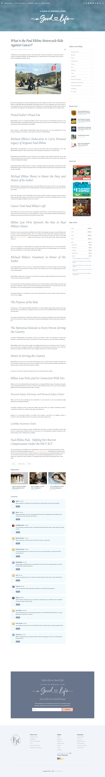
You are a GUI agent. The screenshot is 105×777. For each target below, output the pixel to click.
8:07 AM (24, 562)
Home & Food (8, 3)
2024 (72, 235)
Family (72, 58)
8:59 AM (22, 597)
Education (73, 70)
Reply (18, 506)
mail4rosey (18, 634)
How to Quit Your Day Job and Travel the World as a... (82, 270)
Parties (29, 463)
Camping (73, 76)
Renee (17, 512)
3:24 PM (25, 623)
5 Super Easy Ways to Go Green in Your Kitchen (81, 266)
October (74, 250)
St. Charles (73, 91)
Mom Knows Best (20, 538)
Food (72, 67)
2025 (72, 232)
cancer (13, 463)
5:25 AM (23, 634)
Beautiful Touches (20, 549)
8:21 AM (22, 586)
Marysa (17, 597)
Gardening (73, 88)
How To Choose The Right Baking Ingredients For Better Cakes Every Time (19, 487)
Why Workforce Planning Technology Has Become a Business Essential (85, 128)
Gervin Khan (19, 610)
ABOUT (36, 3)
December (74, 244)
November (74, 247)
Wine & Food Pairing (76, 79)
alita (17, 575)
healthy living (21, 463)
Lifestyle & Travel (20, 3)
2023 (72, 239)
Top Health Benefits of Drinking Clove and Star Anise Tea (84, 112)
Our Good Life (58, 771)
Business (30, 3)
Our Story (79, 739)
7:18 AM (26, 549)
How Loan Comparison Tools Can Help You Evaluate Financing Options (85, 144)
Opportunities (45, 3)
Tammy (17, 501)
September (74, 253)
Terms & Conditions (82, 745)
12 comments (30, 49)
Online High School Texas (63, 753)
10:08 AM (24, 610)
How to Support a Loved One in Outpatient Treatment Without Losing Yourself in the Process (38, 487)
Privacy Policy (80, 747)
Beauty (73, 64)
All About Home (75, 52)
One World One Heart (83, 135)
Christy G (18, 586)
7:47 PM (26, 538)
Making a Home (81, 741)
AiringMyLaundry (20, 525)
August (73, 256)
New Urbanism (80, 743)
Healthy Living (74, 61)
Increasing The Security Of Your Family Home (81, 262)
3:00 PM (26, 525)
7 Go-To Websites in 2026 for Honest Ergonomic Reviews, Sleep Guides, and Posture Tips (57, 487)
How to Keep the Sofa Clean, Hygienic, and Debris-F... (81, 274)
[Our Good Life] (52, 17)
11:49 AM (21, 501)
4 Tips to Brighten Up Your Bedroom (81, 258)
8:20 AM (20, 575)
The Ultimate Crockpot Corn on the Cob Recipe (84, 120)
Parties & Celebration (76, 85)
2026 (72, 228)
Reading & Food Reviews (77, 82)
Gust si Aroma (19, 623)
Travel (72, 73)
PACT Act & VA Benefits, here (40, 451)
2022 (72, 242)
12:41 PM (21, 512)
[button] (65, 49)
